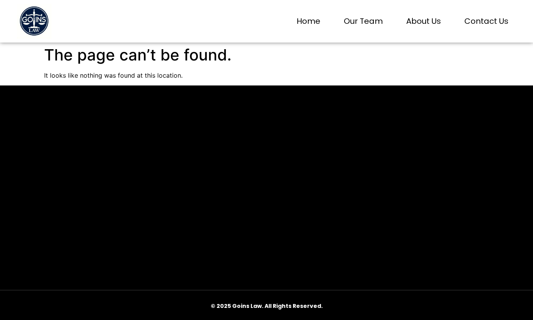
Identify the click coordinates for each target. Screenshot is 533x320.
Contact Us (486, 21)
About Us (423, 21)
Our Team (363, 21)
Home (308, 21)
